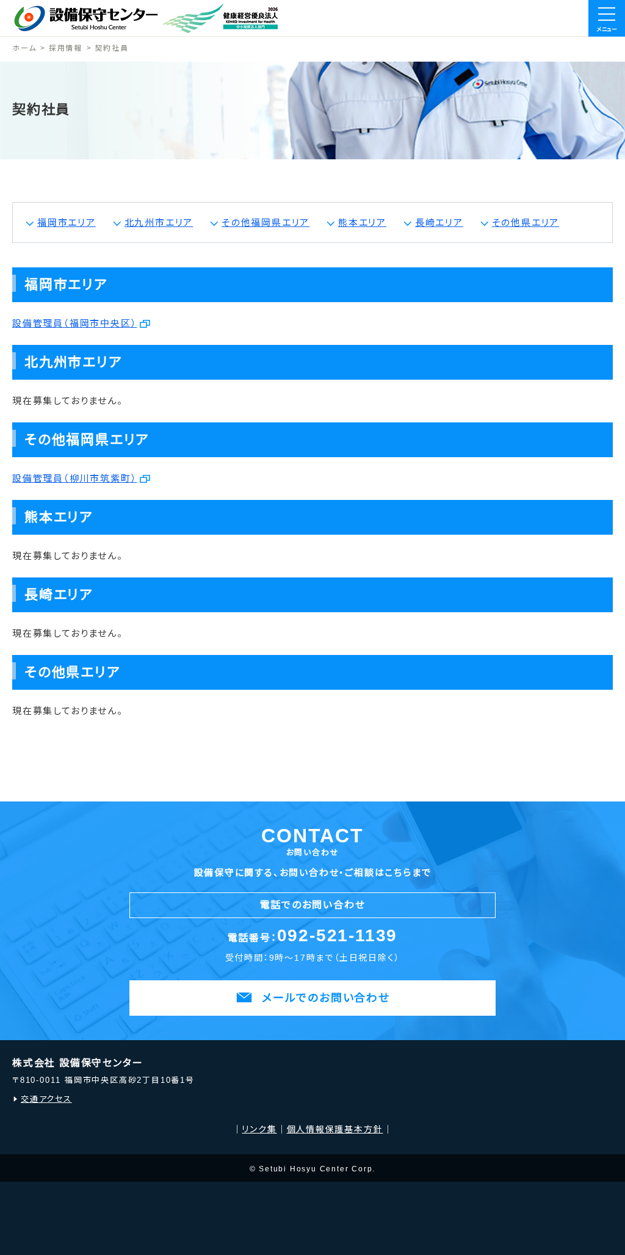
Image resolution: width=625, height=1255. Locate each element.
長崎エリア (439, 222)
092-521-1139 (337, 935)
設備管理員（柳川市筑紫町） (74, 478)
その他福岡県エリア (265, 222)
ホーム (24, 48)
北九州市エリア (159, 222)
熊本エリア (362, 222)
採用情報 (65, 48)
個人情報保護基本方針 (335, 1129)
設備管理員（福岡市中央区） (74, 323)
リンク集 (259, 1129)
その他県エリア (526, 222)
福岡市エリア (66, 222)
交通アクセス (46, 1099)
